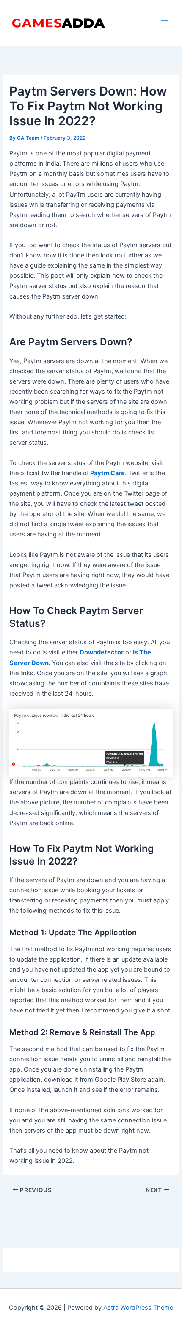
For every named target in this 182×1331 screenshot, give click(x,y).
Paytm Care (107, 473)
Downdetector (102, 652)
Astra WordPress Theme (138, 1307)
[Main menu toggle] (165, 23)
